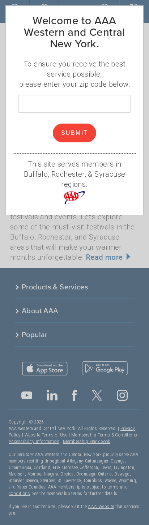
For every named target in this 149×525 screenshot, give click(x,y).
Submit (74, 133)
